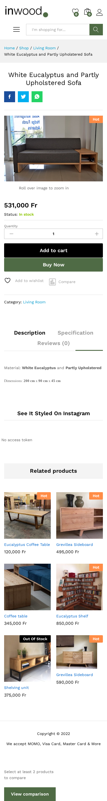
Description (29, 332)
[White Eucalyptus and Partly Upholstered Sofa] (9, 96)
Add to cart (53, 250)
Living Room (34, 302)
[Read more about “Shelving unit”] (14, 678)
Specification (75, 332)
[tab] (30, 335)
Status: (11, 214)
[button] (14, 535)
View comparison (30, 794)
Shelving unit (16, 687)
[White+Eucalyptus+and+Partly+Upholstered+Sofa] (23, 96)
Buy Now (53, 264)
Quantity (11, 226)
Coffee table (15, 616)
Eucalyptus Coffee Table (27, 544)
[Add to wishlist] (39, 535)
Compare (66, 282)
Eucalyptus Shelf (72, 616)
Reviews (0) (53, 343)
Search (96, 29)
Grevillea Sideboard (74, 544)
